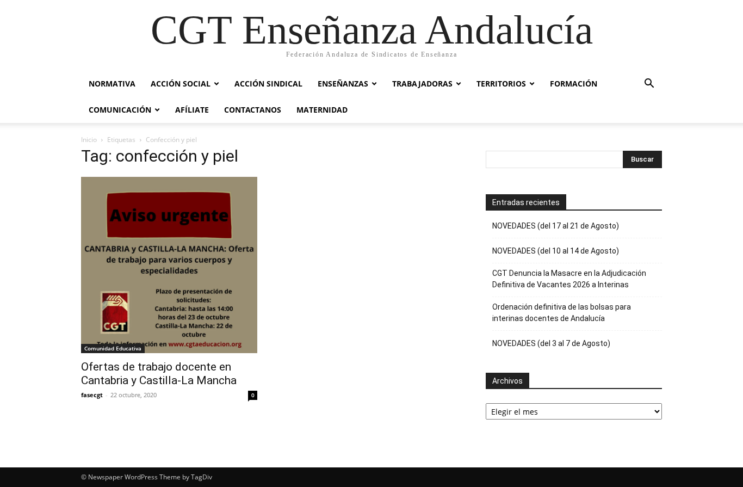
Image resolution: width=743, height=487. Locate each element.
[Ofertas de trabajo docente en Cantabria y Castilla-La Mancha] (169, 265)
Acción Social (180, 83)
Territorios (501, 83)
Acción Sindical (268, 83)
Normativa (112, 83)
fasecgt (92, 395)
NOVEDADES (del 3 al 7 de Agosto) (551, 343)
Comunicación (120, 109)
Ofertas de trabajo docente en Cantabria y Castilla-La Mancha (159, 373)
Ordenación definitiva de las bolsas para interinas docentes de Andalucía (561, 313)
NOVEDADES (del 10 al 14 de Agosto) (555, 250)
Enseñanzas (343, 83)
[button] (649, 84)
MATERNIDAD (322, 109)
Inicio (89, 139)
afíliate (192, 109)
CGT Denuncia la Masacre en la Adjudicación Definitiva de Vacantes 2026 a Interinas (569, 279)
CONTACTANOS (252, 109)
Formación (573, 83)
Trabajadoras (422, 83)
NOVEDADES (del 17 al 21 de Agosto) (555, 225)
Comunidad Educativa (112, 348)
